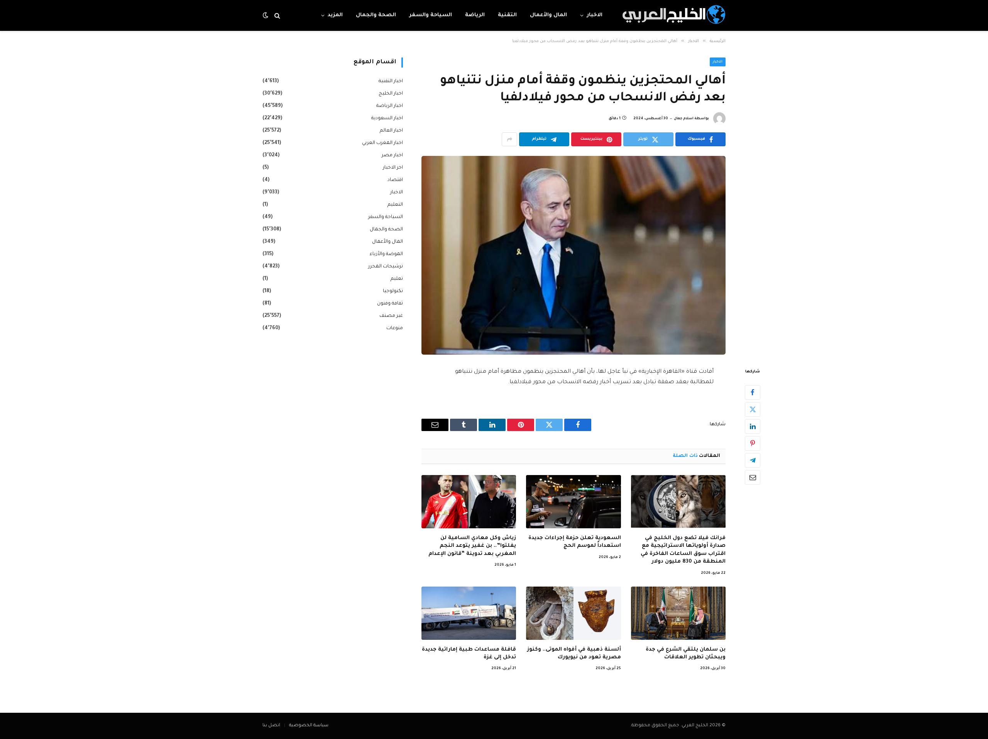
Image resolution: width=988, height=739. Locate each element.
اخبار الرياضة (389, 106)
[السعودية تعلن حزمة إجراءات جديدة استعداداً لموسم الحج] (573, 501)
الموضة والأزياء (386, 254)
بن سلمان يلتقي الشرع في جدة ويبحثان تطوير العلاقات (686, 653)
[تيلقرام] (752, 460)
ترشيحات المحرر (385, 266)
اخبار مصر (392, 155)
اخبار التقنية (391, 81)
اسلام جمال (684, 119)
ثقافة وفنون (390, 303)
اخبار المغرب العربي (382, 143)
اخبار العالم (391, 131)
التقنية (507, 15)
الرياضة (475, 15)
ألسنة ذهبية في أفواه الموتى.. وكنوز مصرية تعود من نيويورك (574, 653)
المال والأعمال (548, 15)
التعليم (395, 205)
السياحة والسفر (430, 15)
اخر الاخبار (393, 168)
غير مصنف (391, 316)
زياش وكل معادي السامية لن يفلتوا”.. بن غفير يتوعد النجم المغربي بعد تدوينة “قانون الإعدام (472, 546)
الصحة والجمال (376, 15)
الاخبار (594, 15)
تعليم (397, 279)
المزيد (335, 15)
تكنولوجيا (393, 291)
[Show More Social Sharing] (509, 139)
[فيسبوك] (752, 392)
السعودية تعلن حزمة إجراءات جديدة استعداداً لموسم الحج (574, 542)
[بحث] (277, 15)
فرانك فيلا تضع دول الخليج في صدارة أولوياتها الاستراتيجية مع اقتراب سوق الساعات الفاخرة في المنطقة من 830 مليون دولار (683, 550)
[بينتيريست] (752, 443)
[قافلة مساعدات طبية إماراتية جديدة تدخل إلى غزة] (468, 613)
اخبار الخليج (391, 93)
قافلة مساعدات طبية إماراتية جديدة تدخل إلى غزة (469, 653)
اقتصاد (395, 180)
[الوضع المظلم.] (266, 15)
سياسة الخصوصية (308, 725)
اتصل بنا (271, 725)
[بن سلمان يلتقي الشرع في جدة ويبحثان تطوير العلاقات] (678, 613)
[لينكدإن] (752, 426)
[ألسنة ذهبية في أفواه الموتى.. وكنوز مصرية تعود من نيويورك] (573, 613)
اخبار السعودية (387, 118)
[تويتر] (752, 409)
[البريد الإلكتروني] (752, 477)
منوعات (394, 328)
